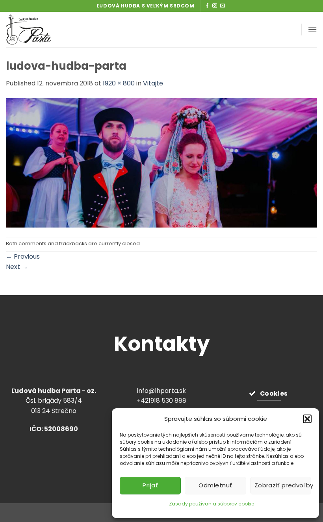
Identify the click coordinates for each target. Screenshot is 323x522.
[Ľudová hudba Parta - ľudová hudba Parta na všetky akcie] (48, 29)
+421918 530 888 (161, 400)
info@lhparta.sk (161, 390)
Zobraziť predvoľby (282, 485)
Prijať (150, 485)
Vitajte (153, 83)
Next (17, 266)
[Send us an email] (222, 6)
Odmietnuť (215, 485)
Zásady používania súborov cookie (211, 503)
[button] (307, 419)
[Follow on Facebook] (207, 6)
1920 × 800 (119, 83)
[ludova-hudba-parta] (161, 162)
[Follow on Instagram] (214, 6)
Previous (23, 256)
